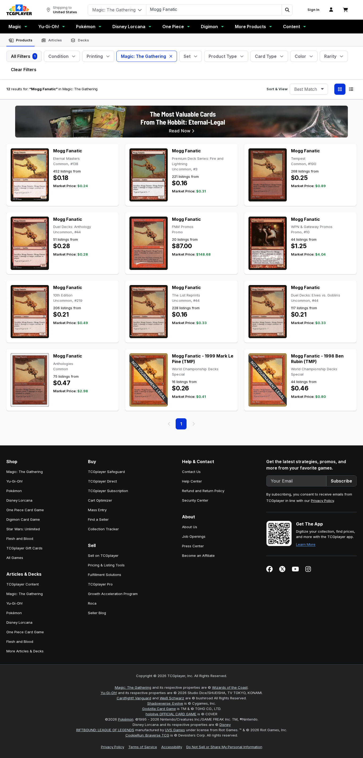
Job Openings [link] (193, 536)
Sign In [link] (313, 10)
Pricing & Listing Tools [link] (106, 565)
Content (291, 26)
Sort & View (277, 89)
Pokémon (85, 26)
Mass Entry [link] (97, 510)
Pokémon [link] (14, 491)
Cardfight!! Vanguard (134, 698)
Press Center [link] (193, 546)
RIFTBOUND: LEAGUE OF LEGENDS (105, 730)
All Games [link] (14, 557)
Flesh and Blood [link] (19, 538)
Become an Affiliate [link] (198, 555)
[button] (287, 10)
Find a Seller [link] (98, 519)
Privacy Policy (322, 500)
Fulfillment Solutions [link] (104, 574)
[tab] (20, 40)
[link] (19, 10)
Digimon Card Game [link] (23, 519)
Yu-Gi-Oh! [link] (14, 481)
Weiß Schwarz (172, 698)
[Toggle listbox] (322, 89)
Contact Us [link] (191, 472)
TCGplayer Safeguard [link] (106, 472)
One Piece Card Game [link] (25, 510)
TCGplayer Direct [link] (102, 481)
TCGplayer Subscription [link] (108, 491)
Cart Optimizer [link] (100, 500)
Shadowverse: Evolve (165, 703)
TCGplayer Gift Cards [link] (24, 548)
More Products (250, 26)
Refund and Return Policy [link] (203, 491)
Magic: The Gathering (133, 687)
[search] (214, 9)
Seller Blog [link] (97, 613)
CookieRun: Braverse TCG (147, 735)
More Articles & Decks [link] (25, 651)
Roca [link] (92, 603)
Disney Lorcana (128, 26)
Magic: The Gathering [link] (24, 472)
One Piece (173, 26)
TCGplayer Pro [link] (100, 584)
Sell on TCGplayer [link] (103, 555)
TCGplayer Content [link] (22, 584)
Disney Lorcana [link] (19, 500)
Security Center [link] (195, 500)
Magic (15, 26)
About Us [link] (189, 527)
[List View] (351, 89)
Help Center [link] (192, 481)
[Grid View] (339, 89)
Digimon (209, 26)
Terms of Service (142, 747)
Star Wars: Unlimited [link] (23, 529)
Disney (225, 724)
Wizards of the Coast (230, 687)
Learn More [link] (305, 544)
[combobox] (309, 89)
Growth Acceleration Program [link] (113, 594)
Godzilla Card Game (159, 709)
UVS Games (175, 730)
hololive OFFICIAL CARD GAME (171, 714)
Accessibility (171, 747)
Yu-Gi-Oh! (48, 26)
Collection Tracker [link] (103, 529)
